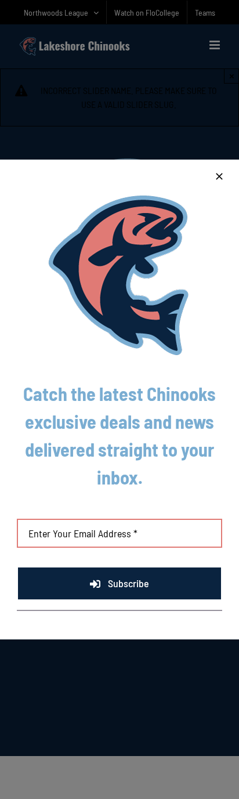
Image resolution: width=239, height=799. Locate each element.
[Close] (219, 176)
